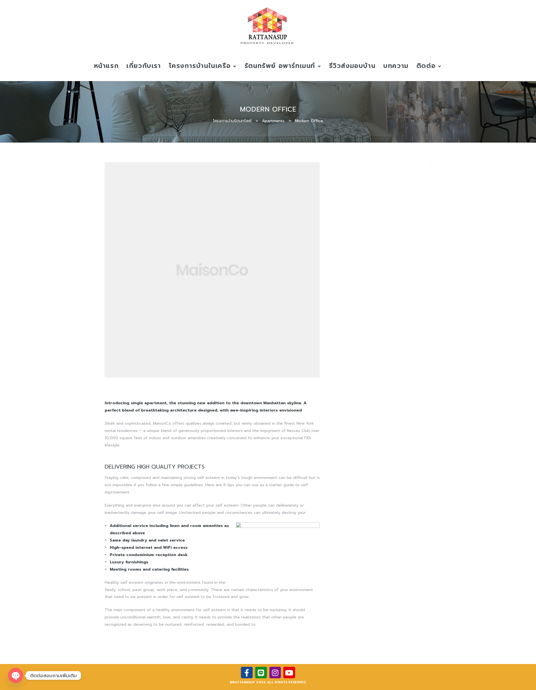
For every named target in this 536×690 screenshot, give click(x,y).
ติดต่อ (426, 66)
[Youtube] (289, 673)
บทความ (396, 66)
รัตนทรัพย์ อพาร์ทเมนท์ (280, 66)
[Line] (261, 673)
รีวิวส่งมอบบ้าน (352, 66)
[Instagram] (275, 673)
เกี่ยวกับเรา (143, 66)
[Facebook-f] (247, 673)
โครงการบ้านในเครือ (200, 66)
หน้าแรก (106, 66)
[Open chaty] (15, 675)
